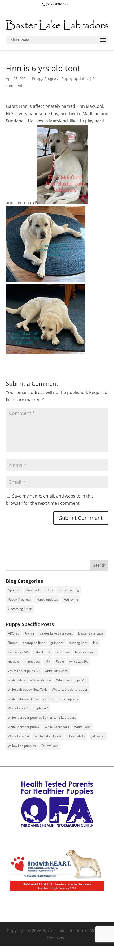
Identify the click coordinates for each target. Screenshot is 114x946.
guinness (57, 642)
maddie (13, 661)
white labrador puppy (23, 727)
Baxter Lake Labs (90, 633)
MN (48, 661)
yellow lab (98, 736)
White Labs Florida (48, 736)
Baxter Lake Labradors (56, 633)
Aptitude (14, 590)
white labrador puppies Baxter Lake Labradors (42, 717)
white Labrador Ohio (23, 699)
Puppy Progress (46, 78)
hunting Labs (78, 642)
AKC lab (13, 633)
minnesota (32, 661)
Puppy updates (75, 78)
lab (95, 642)
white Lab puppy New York (27, 689)
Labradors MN (18, 652)
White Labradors (57, 727)
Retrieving (70, 599)
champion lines (34, 642)
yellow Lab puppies (22, 745)
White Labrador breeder (69, 689)
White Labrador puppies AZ (28, 708)
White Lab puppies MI (24, 671)
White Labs (82, 727)
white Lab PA (78, 661)
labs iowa (63, 652)
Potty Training (69, 590)
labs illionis (42, 652)
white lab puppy (56, 671)
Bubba (12, 642)
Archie (29, 633)
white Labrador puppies (60, 699)
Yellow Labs (49, 745)
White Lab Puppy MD (71, 680)
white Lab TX (76, 736)
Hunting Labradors (39, 590)
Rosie (60, 661)
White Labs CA (18, 736)
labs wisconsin (85, 652)
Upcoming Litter (20, 608)
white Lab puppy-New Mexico (29, 680)
